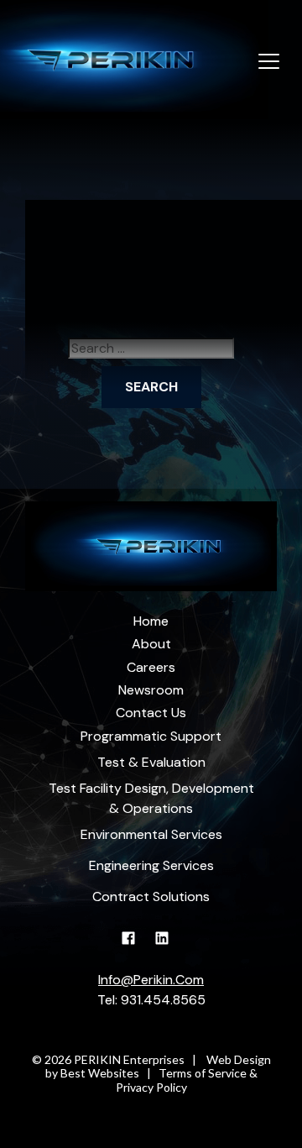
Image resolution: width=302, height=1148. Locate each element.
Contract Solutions (151, 896)
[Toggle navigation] (268, 62)
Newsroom (151, 690)
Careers (151, 667)
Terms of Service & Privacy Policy (187, 1080)
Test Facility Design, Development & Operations (151, 798)
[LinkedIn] (168, 946)
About (151, 644)
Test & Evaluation (151, 762)
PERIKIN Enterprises (129, 1059)
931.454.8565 (163, 1000)
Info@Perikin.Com (151, 979)
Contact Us (151, 712)
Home (151, 621)
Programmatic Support (151, 736)
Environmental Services (151, 834)
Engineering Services (151, 865)
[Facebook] (134, 946)
